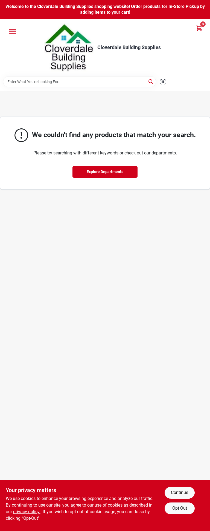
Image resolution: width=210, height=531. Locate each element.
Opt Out (179, 508)
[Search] (151, 81)
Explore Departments (105, 172)
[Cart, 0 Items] (199, 28)
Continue (179, 492)
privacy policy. (26, 511)
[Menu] (12, 31)
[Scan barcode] (163, 81)
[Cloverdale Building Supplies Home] (69, 47)
